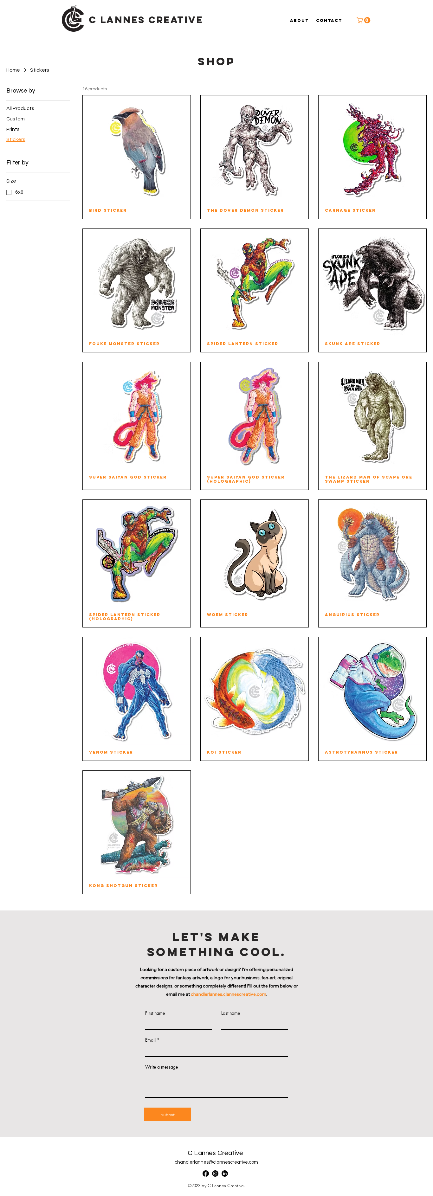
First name (155, 1013)
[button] (364, 20)
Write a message (161, 1067)
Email (150, 1040)
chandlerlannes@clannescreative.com (216, 1162)
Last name (230, 1013)
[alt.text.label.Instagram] (215, 1173)
